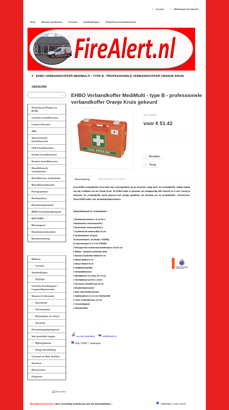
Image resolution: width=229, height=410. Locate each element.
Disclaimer (41, 302)
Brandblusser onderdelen (46, 178)
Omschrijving (82, 179)
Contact (72, 22)
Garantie (40, 323)
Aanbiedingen (91, 22)
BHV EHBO (38, 218)
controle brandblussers (45, 117)
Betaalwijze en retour (47, 316)
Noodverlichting (41, 238)
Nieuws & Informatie (43, 296)
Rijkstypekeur (43, 343)
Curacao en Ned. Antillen (46, 356)
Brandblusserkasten (43, 185)
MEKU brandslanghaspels (46, 211)
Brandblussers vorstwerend (40, 170)
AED (34, 131)
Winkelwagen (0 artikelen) (185, 9)
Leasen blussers (41, 124)
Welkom (36, 259)
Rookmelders (39, 198)
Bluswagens (39, 225)
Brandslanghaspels (43, 205)
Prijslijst (40, 279)
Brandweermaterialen (44, 232)
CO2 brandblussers (43, 148)
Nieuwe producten (51, 22)
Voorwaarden (42, 309)
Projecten (37, 376)
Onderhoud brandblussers (121, 22)
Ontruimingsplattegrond (45, 329)
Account (159, 9)
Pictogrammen (40, 191)
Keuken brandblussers (45, 161)
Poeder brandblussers (44, 154)
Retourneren (39, 370)
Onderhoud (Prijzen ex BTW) (44, 109)
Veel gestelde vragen (43, 336)
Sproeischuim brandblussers (40, 139)
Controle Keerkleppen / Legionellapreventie (45, 288)
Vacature (36, 363)
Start (32, 22)
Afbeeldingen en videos (111, 178)
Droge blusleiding (45, 349)
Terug (152, 164)
